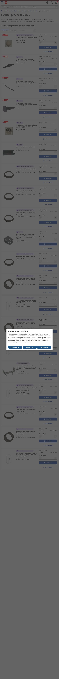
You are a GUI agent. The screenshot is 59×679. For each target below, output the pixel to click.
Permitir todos (44, 347)
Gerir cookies (30, 347)
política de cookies (27, 342)
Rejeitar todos (15, 347)
